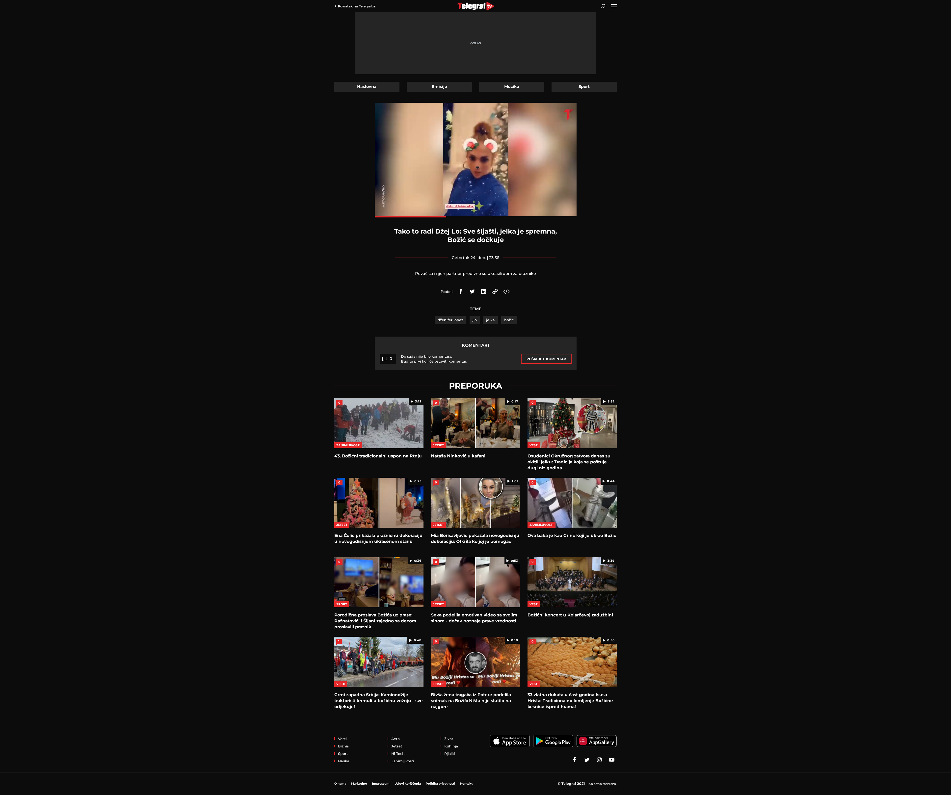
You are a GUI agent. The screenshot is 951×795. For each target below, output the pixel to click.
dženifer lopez (450, 320)
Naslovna (366, 86)
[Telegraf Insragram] (599, 760)
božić (509, 320)
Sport (584, 86)
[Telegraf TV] (612, 760)
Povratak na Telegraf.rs (357, 6)
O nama (340, 783)
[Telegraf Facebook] (575, 760)
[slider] (476, 216)
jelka (490, 320)
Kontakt (466, 783)
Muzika (511, 86)
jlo (475, 320)
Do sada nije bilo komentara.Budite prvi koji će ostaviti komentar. (434, 359)
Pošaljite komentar (546, 359)
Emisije (439, 86)
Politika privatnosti (440, 783)
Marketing (359, 783)
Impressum (381, 783)
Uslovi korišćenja (408, 783)
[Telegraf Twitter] (587, 760)
